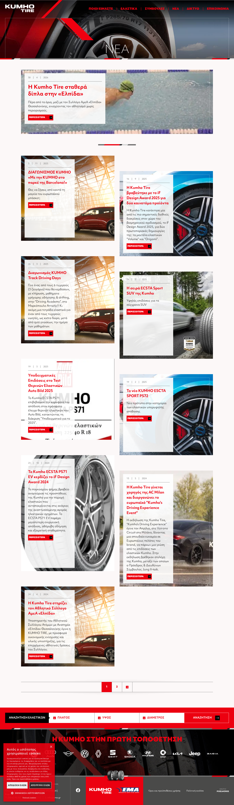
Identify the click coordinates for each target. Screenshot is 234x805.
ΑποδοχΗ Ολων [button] (17, 785)
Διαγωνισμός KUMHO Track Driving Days (47, 275)
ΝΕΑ (175, 9)
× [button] (51, 747)
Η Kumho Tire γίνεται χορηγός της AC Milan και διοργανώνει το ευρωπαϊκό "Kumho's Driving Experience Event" (145, 500)
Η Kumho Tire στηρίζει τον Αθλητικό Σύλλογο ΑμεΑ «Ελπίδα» (47, 608)
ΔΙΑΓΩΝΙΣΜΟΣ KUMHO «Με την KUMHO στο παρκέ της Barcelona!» (49, 178)
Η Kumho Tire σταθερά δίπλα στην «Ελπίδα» (57, 91)
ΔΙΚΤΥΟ (193, 9)
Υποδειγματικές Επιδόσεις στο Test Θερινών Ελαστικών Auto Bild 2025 (45, 383)
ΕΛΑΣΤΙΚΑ (129, 9)
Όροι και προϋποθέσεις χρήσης (164, 791)
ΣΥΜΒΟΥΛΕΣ (155, 9)
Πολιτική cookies (195, 791)
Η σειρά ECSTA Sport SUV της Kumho (145, 291)
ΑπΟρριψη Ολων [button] (40, 785)
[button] (29, 793)
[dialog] (29, 772)
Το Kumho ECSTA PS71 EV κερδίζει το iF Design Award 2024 (48, 477)
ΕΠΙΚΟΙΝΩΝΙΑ (218, 9)
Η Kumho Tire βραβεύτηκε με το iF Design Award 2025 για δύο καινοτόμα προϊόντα (148, 195)
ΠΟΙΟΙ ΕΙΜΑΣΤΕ (101, 9)
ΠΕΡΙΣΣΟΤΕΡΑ (37, 117)
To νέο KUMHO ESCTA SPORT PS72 (146, 393)
